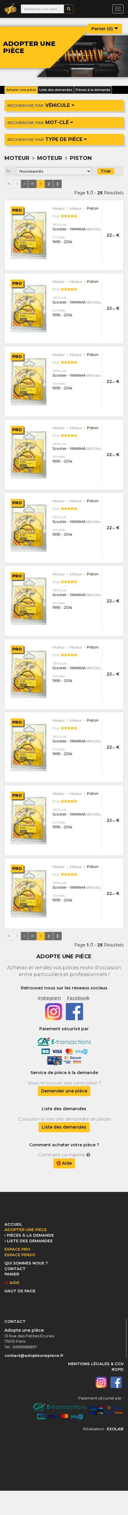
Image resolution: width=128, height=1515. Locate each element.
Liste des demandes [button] (55, 90)
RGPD (118, 1369)
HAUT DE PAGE (19, 1290)
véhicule (39, 105)
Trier (106, 171)
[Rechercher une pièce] (69, 8)
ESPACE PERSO (19, 1254)
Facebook (78, 998)
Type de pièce (45, 139)
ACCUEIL (13, 1224)
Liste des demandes (64, 1127)
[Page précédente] (17, 183)
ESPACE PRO (17, 1249)
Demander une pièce (64, 1091)
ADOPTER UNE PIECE (25, 1229)
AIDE (13, 1282)
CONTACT (15, 1268)
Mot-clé (38, 122)
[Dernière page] (32, 183)
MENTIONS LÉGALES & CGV (96, 1363)
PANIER (11, 1274)
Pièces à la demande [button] (93, 90)
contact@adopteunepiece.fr (34, 1355)
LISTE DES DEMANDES (30, 1240)
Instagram (49, 998)
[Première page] (8, 183)
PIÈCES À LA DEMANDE (30, 1235)
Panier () (102, 28)
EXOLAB (115, 1428)
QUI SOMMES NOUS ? (26, 1263)
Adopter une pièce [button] (21, 90)
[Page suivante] (24, 183)
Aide (66, 1163)
